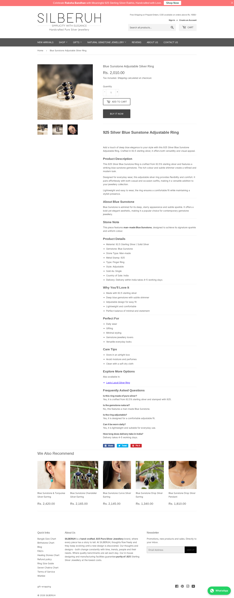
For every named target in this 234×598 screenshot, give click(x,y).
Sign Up (191, 550)
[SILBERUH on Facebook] (176, 586)
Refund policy (44, 559)
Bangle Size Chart (46, 538)
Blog (39, 546)
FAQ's (40, 551)
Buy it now (116, 113)
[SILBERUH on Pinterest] (182, 586)
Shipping (122, 78)
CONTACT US (170, 42)
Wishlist (41, 575)
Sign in (172, 20)
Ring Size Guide (45, 563)
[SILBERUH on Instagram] (187, 586)
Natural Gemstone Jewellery (105, 42)
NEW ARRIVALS (45, 42)
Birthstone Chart (45, 542)
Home (40, 50)
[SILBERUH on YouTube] (193, 586)
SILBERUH (51, 595)
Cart (190, 27)
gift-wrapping (44, 586)
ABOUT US (152, 42)
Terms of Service (46, 571)
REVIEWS (136, 42)
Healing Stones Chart (48, 555)
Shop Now (172, 3)
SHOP (62, 42)
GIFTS (76, 42)
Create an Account (188, 20)
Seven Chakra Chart (47, 567)
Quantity (107, 86)
